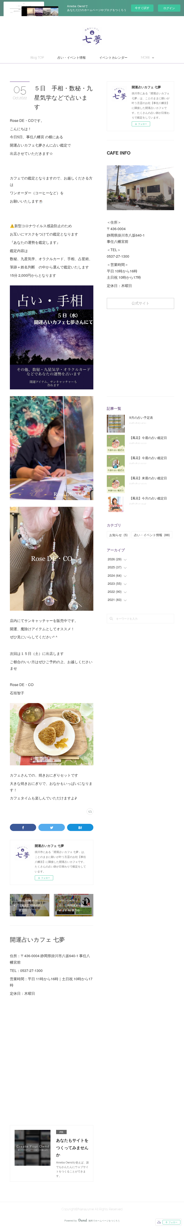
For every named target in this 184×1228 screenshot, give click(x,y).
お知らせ (118, 535)
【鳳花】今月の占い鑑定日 (148, 498)
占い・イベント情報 (71, 57)
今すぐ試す (142, 8)
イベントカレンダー (113, 57)
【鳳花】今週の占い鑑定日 (148, 437)
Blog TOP (37, 57)
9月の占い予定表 (141, 417)
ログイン (169, 8)
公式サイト (140, 303)
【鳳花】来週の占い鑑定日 (148, 478)
